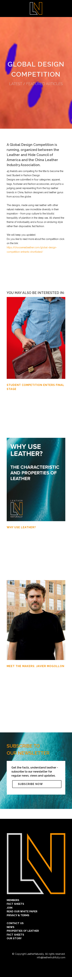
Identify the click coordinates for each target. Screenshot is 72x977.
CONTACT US (15, 923)
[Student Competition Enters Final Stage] (36, 338)
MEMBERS (13, 900)
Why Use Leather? (21, 527)
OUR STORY (14, 938)
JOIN (9, 907)
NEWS (10, 927)
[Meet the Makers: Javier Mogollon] (36, 620)
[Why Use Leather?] (36, 479)
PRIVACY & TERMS (18, 915)
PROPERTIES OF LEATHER (23, 930)
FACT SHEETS (15, 903)
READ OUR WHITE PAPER (22, 911)
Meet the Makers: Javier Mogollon (35, 666)
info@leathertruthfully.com (51, 957)
